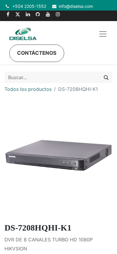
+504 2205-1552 (29, 6)
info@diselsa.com (76, 6)
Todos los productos (28, 89)
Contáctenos (36, 53)
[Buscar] (106, 77)
